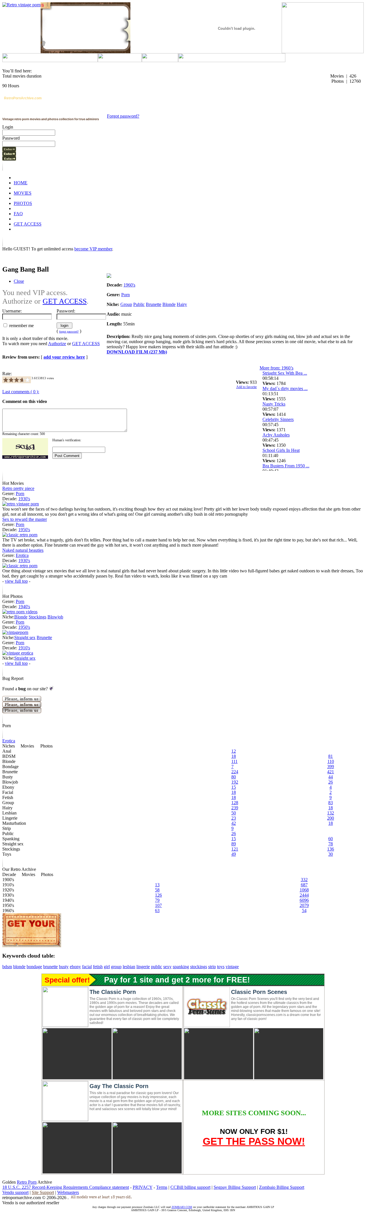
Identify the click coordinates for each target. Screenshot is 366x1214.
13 (157, 884)
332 (304, 879)
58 (157, 889)
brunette (50, 966)
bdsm (7, 966)
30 (330, 854)
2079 (304, 905)
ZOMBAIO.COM (182, 1207)
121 (234, 849)
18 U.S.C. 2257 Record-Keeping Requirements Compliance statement (65, 1187)
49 (233, 854)
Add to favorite (246, 387)
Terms (161, 1187)
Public (139, 304)
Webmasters (68, 1192)
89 (233, 843)
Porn (125, 294)
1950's (24, 529)
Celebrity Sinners (278, 419)
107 (158, 905)
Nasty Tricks (273, 404)
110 (330, 761)
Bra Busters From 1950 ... (285, 465)
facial (87, 966)
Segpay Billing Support (235, 1187)
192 (234, 782)
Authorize (57, 343)
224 (234, 771)
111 (234, 761)
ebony (75, 966)
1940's (24, 606)
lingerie (143, 966)
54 (304, 910)
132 (330, 812)
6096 (304, 900)
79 (157, 900)
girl (107, 966)
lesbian (129, 966)
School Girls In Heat (281, 450)
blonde (19, 966)
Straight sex (24, 637)
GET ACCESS (27, 224)
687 (304, 884)
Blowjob (55, 616)
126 (158, 895)
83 (330, 802)
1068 (304, 889)
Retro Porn (27, 1182)
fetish (98, 966)
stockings (198, 966)
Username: (12, 311)
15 (233, 787)
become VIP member (93, 248)
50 (233, 812)
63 (157, 910)
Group (126, 304)
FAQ (18, 213)
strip (212, 966)
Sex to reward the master (24, 519)
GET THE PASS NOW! (254, 1141)
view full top (16, 581)
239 (234, 807)
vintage (232, 966)
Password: (66, 311)
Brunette (153, 304)
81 (330, 756)
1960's (129, 284)
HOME (20, 182)
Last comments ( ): (20, 391)
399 (330, 766)
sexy (167, 966)
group (116, 966)
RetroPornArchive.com (23, 98)
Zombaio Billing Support (281, 1187)
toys (220, 966)
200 (330, 818)
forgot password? (69, 331)
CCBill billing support (190, 1187)
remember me (21, 325)
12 (233, 751)
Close (19, 281)
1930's (24, 498)
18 (233, 756)
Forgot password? (123, 116)
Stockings (37, 616)
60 (330, 838)
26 (330, 782)
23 (233, 818)
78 (330, 843)
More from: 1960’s (276, 367)
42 (233, 823)
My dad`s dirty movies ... (285, 388)
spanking (181, 966)
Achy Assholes (276, 434)
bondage (34, 966)
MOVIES (22, 193)
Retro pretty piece (18, 488)
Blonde (169, 304)
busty (64, 966)
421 (330, 771)
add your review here (64, 357)
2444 (304, 895)
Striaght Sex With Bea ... (284, 373)
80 (233, 776)
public (156, 966)
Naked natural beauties (22, 550)
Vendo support (15, 1192)
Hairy (182, 304)
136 (330, 849)
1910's (24, 647)
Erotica (22, 555)
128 (234, 802)
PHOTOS (23, 203)
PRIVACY (142, 1187)
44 (330, 776)
